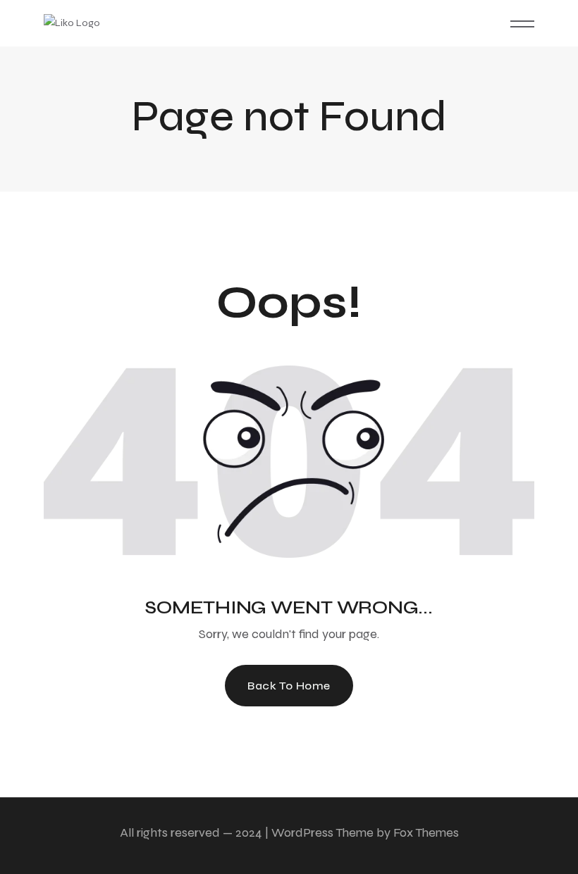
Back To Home (289, 685)
